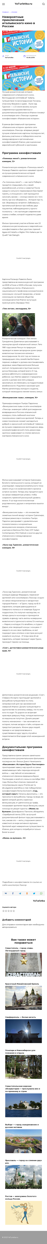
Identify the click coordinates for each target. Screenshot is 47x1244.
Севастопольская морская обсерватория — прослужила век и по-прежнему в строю (22, 1088)
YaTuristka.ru (23, 3)
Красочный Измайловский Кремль (22, 984)
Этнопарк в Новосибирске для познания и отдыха (20, 1051)
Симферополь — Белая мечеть (20, 1017)
